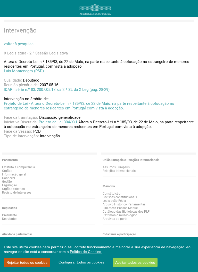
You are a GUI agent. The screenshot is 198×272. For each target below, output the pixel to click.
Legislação (9, 185)
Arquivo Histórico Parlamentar (124, 204)
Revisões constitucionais (120, 197)
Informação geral (14, 174)
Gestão (7, 181)
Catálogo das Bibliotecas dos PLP (126, 211)
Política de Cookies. (86, 252)
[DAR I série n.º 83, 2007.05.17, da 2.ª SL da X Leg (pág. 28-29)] (57, 89)
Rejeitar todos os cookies (26, 262)
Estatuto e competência (18, 167)
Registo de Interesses (16, 192)
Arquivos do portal (115, 219)
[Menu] (182, 8)
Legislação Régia (114, 201)
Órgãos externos (13, 189)
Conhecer (8, 178)
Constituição (111, 193)
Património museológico (120, 215)
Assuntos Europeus (116, 167)
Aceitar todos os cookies (135, 262)
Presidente (9, 215)
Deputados (9, 219)
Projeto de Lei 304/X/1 (58, 122)
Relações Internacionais (119, 171)
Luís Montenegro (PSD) (24, 71)
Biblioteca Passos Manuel (120, 208)
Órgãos (7, 171)
